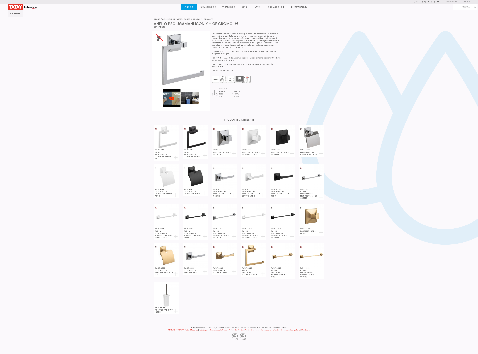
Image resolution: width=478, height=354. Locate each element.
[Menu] (3, 7)
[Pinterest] (435, 2)
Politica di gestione (252, 330)
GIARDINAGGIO (209, 7)
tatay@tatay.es (191, 330)
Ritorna (16, 13)
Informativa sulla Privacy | (219, 330)
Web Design (305, 330)
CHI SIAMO (171, 330)
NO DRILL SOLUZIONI (275, 7)
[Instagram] (425, 2)
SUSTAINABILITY (300, 7)
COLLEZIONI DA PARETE (172, 19)
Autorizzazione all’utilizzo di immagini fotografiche (280, 330)
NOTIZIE (245, 7)
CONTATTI (180, 330)
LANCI (257, 7)
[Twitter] (428, 2)
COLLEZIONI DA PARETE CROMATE (198, 19)
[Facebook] (422, 2)
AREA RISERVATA (451, 2)
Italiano (467, 2)
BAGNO (190, 7)
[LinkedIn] (431, 2)
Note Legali (203, 330)
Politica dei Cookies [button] (236, 330)
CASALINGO (230, 7)
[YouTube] (438, 1)
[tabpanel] (190, 98)
